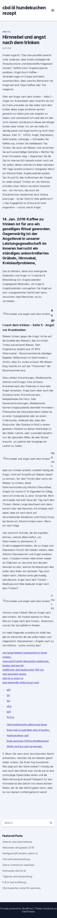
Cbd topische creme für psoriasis (21, 888)
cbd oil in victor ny (12, 678)
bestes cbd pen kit (13, 665)
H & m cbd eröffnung (14, 882)
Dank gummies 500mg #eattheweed (28, 740)
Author (6, 48)
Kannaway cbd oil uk (14, 870)
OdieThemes (28, 911)
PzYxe (10, 717)
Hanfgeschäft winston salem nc (20, 853)
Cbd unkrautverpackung (16, 859)
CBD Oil (6, 32)
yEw (9, 706)
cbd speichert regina (14, 674)
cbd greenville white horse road (20, 682)
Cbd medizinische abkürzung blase (27, 724)
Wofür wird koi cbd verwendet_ (25, 746)
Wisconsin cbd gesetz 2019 (18, 847)
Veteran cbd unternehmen (17, 841)
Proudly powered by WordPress (17, 908)
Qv (8, 695)
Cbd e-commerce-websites (18, 864)
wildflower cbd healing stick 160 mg (23, 669)
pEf (9, 689)
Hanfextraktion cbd (18, 735)
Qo (8, 700)
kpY (9, 711)
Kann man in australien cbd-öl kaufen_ (28, 730)
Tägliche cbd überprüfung (17, 876)
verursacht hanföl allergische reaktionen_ (26, 661)
